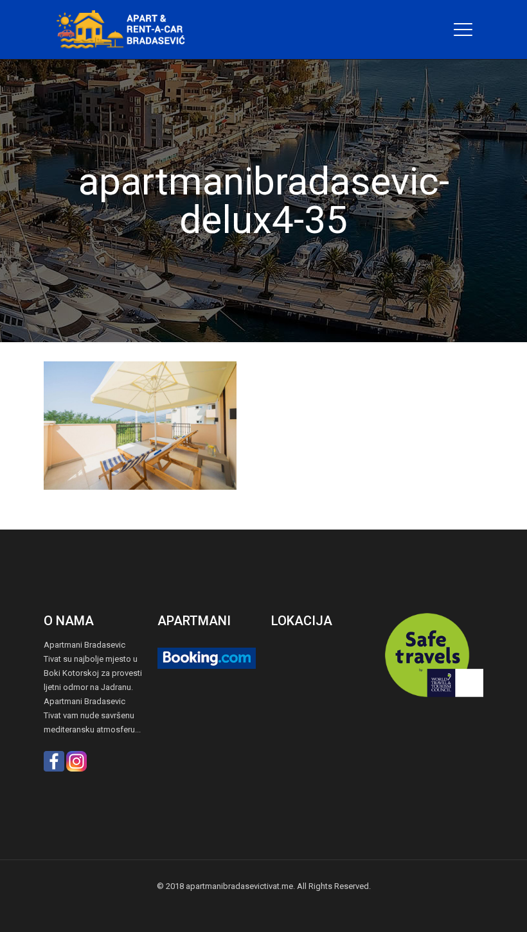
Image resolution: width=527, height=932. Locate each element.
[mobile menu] (463, 29)
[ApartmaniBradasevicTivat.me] (126, 29)
